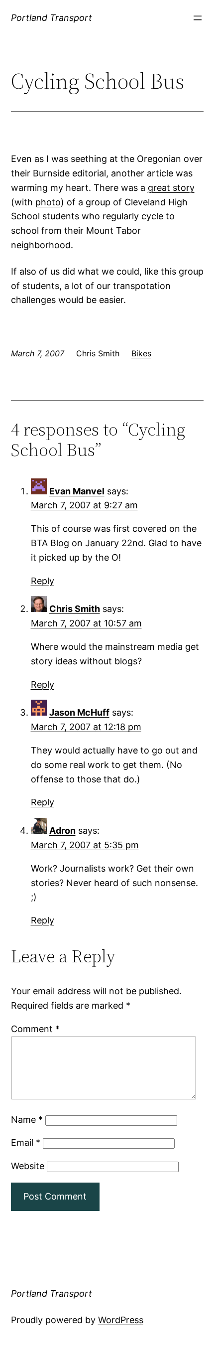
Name (27, 1119)
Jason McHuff (79, 712)
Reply (42, 581)
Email (25, 1142)
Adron (62, 830)
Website (27, 1166)
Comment (35, 1029)
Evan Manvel (77, 491)
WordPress (120, 1320)
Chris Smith (74, 609)
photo (48, 202)
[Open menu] (198, 18)
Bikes (141, 353)
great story (171, 187)
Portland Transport (51, 17)
